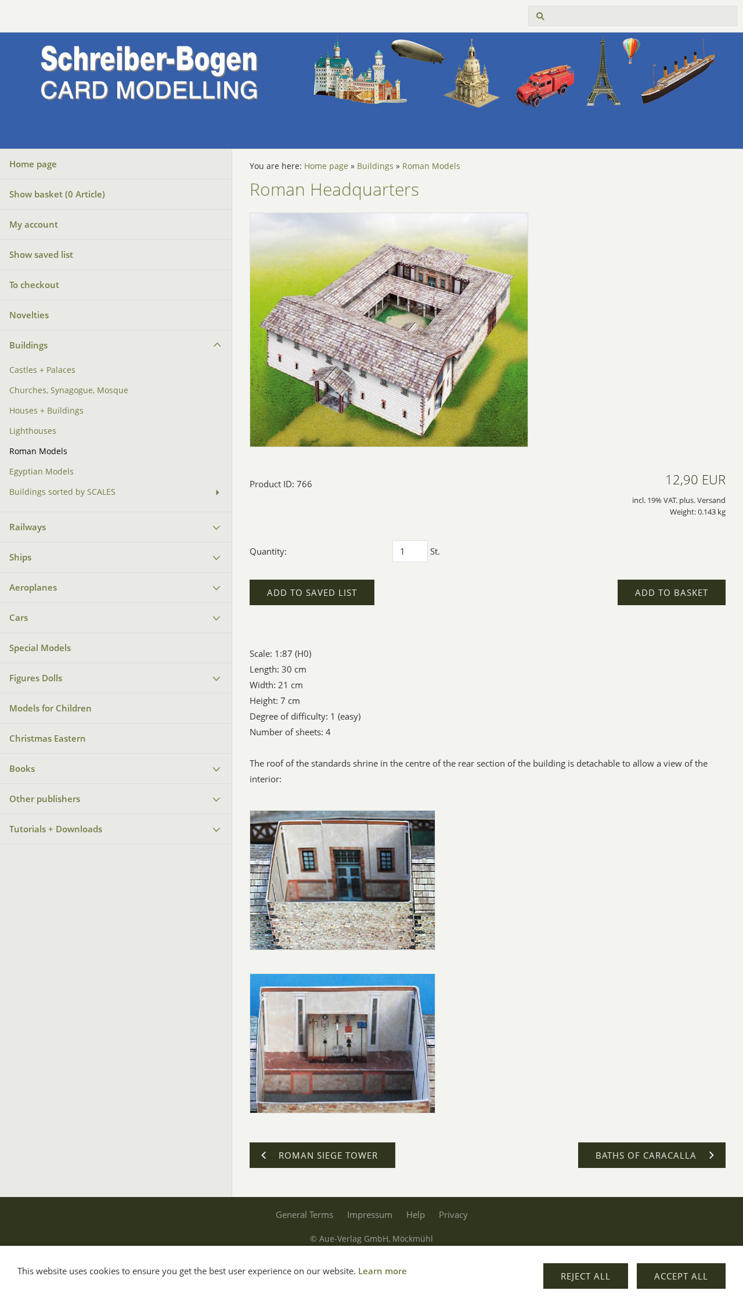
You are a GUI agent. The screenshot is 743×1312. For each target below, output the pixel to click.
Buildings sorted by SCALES (62, 492)
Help (415, 1214)
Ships (20, 557)
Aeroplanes (33, 587)
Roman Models (38, 451)
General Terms (304, 1214)
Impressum (369, 1214)
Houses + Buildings (46, 410)
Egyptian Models (41, 471)
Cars (18, 617)
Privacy (453, 1214)
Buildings (28, 345)
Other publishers (44, 798)
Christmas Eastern (47, 738)
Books (22, 768)
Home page (33, 164)
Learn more (382, 1271)
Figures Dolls (35, 678)
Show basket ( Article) (57, 194)
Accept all (681, 1276)
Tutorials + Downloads (55, 829)
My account (33, 224)
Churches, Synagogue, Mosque (68, 390)
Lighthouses (32, 431)
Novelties (29, 315)
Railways (27, 527)
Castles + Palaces (42, 370)
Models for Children (50, 708)
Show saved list (41, 254)
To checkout (34, 284)
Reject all (586, 1276)
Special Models (40, 647)
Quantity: (268, 551)
